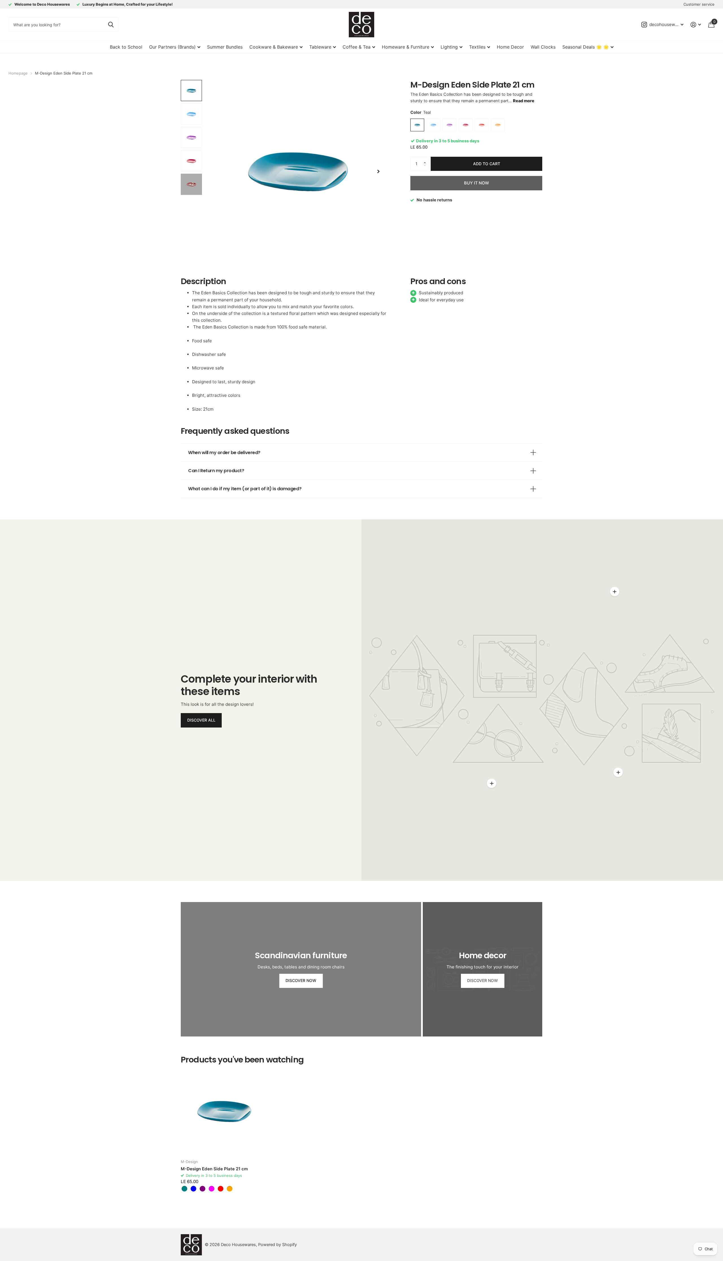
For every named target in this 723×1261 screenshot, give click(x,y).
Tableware (320, 47)
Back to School (126, 47)
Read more (523, 100)
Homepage (18, 73)
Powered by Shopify (277, 1244)
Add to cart (486, 163)
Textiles (477, 47)
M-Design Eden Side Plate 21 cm (214, 1168)
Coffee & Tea (357, 47)
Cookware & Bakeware (273, 47)
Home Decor (510, 47)
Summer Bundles (225, 47)
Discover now (301, 980)
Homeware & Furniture (405, 47)
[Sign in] (696, 24)
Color (420, 112)
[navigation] (191, 90)
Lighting (449, 47)
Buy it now (476, 183)
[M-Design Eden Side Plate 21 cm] (224, 1111)
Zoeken (111, 25)
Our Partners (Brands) (172, 47)
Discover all (201, 720)
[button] (426, 159)
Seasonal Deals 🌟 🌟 (585, 47)
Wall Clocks (543, 47)
